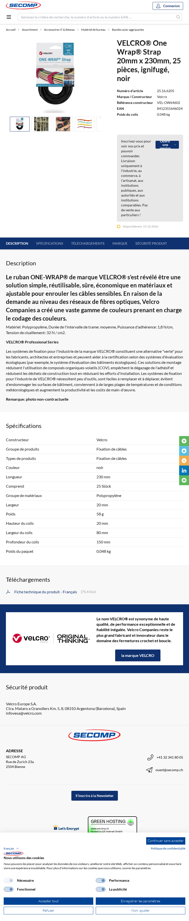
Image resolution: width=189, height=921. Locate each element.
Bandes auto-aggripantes (128, 29)
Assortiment (30, 29)
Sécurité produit (151, 243)
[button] (11, 848)
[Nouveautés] (184, 441)
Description (17, 243)
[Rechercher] (178, 17)
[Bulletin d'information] (184, 480)
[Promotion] (184, 461)
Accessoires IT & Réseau (59, 29)
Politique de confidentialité (168, 848)
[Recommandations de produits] (184, 451)
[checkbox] (9, 880)
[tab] (20, 124)
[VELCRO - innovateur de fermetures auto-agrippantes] (51, 639)
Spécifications (49, 243)
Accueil (11, 29)
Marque (119, 243)
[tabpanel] (55, 75)
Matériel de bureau (93, 29)
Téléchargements (88, 243)
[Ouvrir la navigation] (9, 17)
